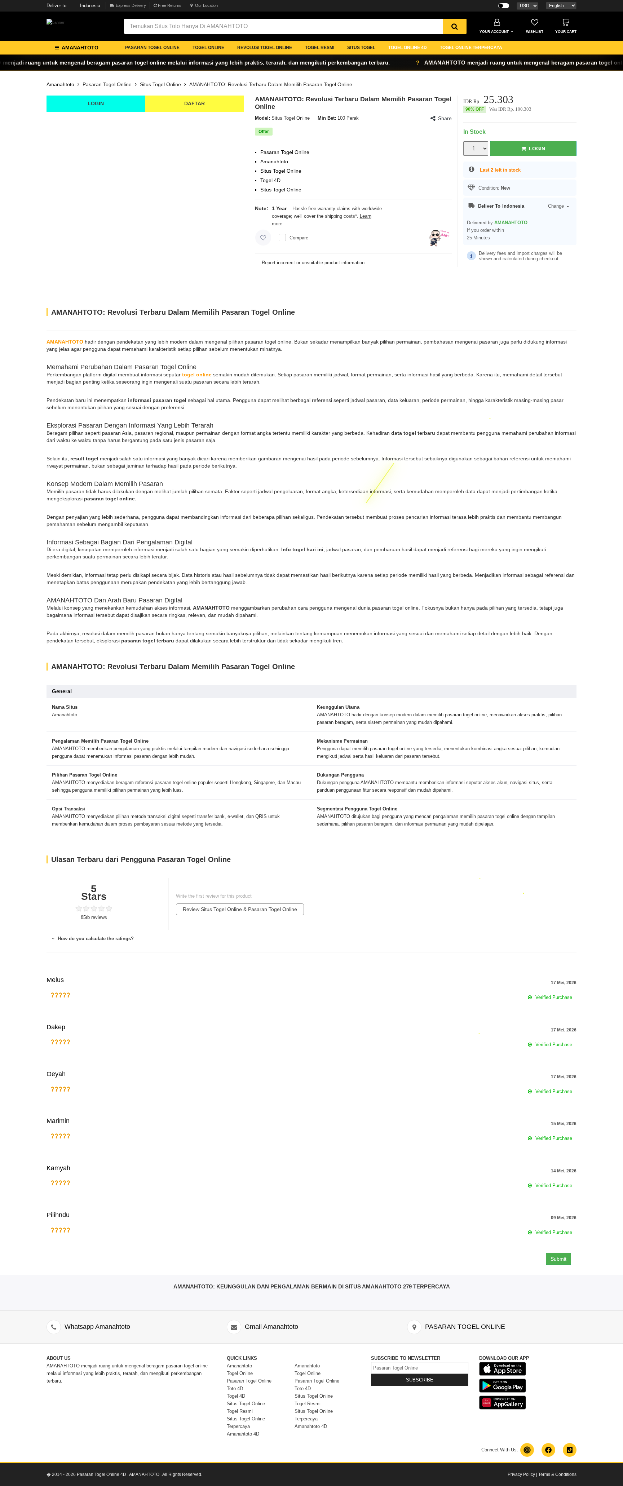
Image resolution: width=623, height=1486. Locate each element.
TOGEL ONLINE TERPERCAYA (471, 47)
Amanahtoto (60, 84)
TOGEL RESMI (319, 47)
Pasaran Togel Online (107, 84)
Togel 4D (236, 1396)
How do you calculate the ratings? (95, 938)
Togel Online (240, 1373)
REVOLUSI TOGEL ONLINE (264, 47)
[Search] (455, 26)
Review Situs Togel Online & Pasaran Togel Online (240, 909)
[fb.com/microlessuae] (548, 1450)
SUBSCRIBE (419, 1380)
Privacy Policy (521, 1474)
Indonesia (73, 5)
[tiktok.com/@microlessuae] (569, 1450)
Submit (558, 1259)
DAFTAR (194, 103)
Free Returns (169, 5)
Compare (299, 237)
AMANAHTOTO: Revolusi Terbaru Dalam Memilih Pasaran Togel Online (270, 84)
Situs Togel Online (160, 84)
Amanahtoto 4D (243, 1434)
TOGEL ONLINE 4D (407, 47)
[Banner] (56, 22)
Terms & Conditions (557, 1474)
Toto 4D (235, 1388)
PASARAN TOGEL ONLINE (152, 47)
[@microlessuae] (527, 1450)
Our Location (206, 5)
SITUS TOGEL (361, 47)
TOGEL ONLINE (208, 47)
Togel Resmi (240, 1411)
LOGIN (96, 103)
